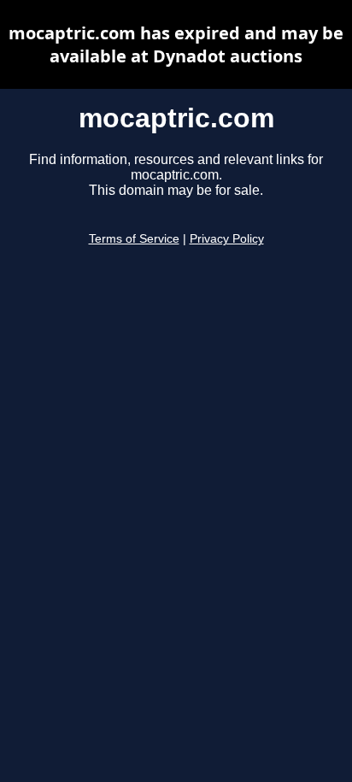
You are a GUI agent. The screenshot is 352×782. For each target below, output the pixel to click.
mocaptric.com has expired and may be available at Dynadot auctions (176, 44)
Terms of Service (134, 238)
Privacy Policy (227, 238)
